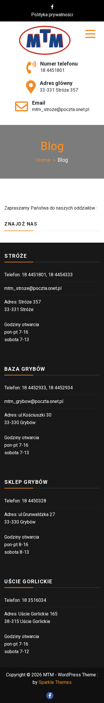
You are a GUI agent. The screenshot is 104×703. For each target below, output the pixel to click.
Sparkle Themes (55, 682)
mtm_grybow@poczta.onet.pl (33, 401)
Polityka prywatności (52, 14)
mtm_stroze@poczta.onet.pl (60, 109)
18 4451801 (52, 70)
